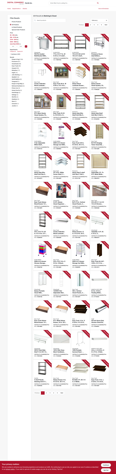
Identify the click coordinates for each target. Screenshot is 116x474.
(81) (16, 61)
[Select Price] (26, 46)
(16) (15, 72)
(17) (16, 70)
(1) (15, 103)
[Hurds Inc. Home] (15, 3)
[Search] (98, 2)
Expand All (20, 51)
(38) (16, 66)
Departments (16, 8)
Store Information (103, 8)
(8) (17, 79)
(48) (16, 63)
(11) (17, 75)
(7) (15, 81)
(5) (16, 88)
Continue (106, 465)
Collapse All (13, 51)
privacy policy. (10, 469)
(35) (15, 68)
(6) (18, 83)
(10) (15, 77)
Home (9, 8)
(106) (17, 59)
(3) (17, 90)
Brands (25, 8)
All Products (15, 24)
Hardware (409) (15, 54)
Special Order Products (18, 29)
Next (106, 24)
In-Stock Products (17, 27)
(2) (16, 92)
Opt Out (105, 470)
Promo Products (16, 21)
